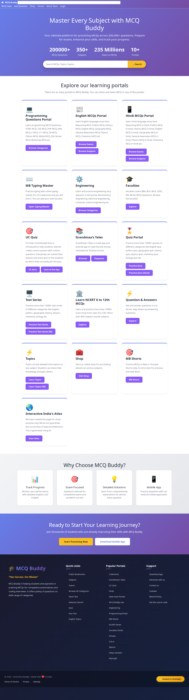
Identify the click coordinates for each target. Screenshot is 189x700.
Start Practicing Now (76, 541)
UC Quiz (33, 269)
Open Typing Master (39, 206)
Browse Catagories (38, 148)
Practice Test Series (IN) (40, 331)
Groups (112, 636)
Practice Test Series (38, 324)
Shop (32, 6)
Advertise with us (157, 579)
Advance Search (76, 602)
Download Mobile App (112, 541)
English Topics (75, 619)
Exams (72, 585)
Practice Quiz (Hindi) (139, 272)
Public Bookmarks (77, 574)
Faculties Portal (116, 630)
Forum (41, 6)
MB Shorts (134, 379)
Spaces (112, 647)
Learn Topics (35, 379)
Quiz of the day (52, 269)
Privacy (26, 681)
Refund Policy (155, 596)
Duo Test (73, 613)
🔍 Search (137, 64)
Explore (132, 206)
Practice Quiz (135, 265)
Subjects (72, 579)
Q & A (111, 641)
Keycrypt (113, 658)
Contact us (154, 585)
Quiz (71, 607)
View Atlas (34, 438)
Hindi (111, 591)
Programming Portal (118, 613)
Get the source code (158, 602)
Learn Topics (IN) (37, 386)
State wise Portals (117, 596)
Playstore (99, 258)
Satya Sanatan (115, 652)
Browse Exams (86, 144)
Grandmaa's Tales (117, 579)
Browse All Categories (79, 591)
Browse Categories (88, 210)
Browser (83, 258)
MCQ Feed (7, 6)
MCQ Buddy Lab (116, 602)
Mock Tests (52, 6)
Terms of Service (11, 681)
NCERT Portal (115, 624)
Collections (114, 574)
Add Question (21, 6)
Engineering (114, 607)
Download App (156, 574)
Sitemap (36, 681)
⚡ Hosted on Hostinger (170, 679)
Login (63, 6)
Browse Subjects (87, 151)
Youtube (153, 591)
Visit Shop (84, 376)
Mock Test (73, 596)
